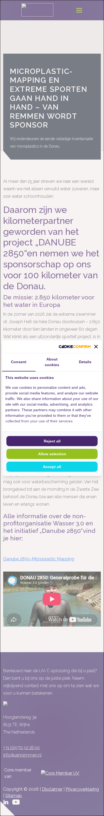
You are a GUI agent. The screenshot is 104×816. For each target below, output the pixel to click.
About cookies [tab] (52, 362)
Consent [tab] (18, 362)
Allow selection (52, 454)
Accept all (52, 467)
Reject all (52, 441)
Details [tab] (85, 362)
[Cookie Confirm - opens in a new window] (75, 346)
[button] (96, 346)
